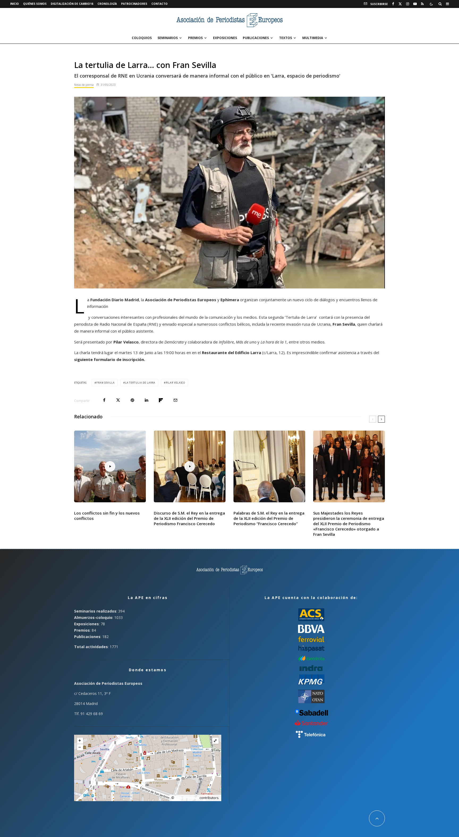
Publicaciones (256, 38)
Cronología (107, 4)
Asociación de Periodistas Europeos (181, 299)
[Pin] (132, 400)
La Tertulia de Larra (140, 382)
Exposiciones (225, 38)
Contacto (159, 4)
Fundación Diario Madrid (114, 299)
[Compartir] (104, 400)
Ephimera (229, 299)
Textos (285, 38)
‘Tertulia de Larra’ (301, 317)
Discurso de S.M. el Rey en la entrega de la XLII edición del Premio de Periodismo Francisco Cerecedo (189, 518)
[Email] (175, 400)
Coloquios (142, 38)
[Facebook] (393, 4)
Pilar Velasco (175, 382)
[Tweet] (118, 400)
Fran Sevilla (105, 382)
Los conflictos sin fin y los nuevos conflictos (107, 515)
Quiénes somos (34, 4)
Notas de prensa (84, 85)
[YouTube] (415, 4)
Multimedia (312, 38)
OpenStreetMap (187, 798)
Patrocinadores (134, 4)
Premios (195, 38)
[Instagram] (407, 4)
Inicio (14, 4)
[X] (400, 4)
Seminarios (168, 38)
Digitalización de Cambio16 (72, 4)
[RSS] (422, 4)
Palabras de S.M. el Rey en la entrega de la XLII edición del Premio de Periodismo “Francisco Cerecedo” (268, 518)
